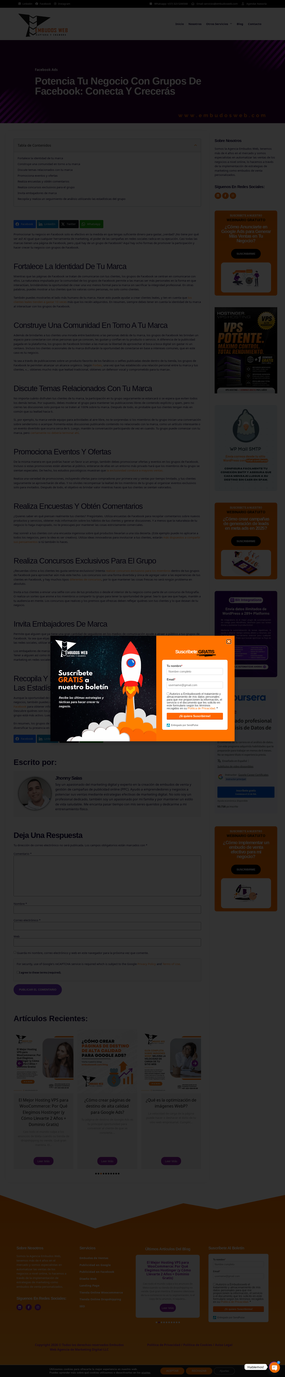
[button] (229, 641)
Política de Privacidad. (202, 708)
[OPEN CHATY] (274, 1367)
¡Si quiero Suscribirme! (195, 716)
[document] (142, 688)
